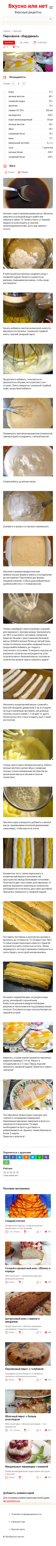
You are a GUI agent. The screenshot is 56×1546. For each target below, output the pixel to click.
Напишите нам (18, 1522)
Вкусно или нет (28, 6)
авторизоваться (11, 1501)
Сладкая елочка (15, 1220)
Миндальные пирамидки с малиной (26, 1466)
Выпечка (9, 42)
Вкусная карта (18, 1529)
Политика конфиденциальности (26, 1514)
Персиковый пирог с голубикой (24, 1368)
